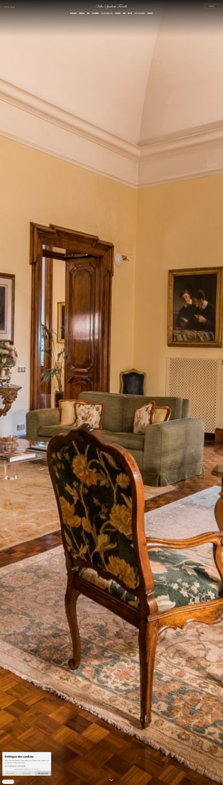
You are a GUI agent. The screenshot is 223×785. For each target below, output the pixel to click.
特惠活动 (82, 13)
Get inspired (139, 13)
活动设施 (117, 13)
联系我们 (150, 13)
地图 (124, 13)
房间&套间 (73, 13)
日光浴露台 (95, 13)
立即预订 (211, 6)
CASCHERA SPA (107, 13)
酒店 (88, 13)
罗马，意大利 (10, 7)
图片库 (130, 13)
